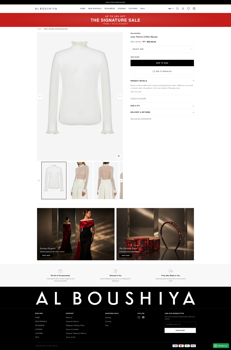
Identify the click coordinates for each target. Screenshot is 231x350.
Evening (108, 321)
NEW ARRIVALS (95, 8)
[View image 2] (79, 180)
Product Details (139, 81)
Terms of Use (70, 337)
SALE (142, 8)
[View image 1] (53, 180)
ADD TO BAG (162, 63)
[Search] (177, 8)
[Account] (183, 8)
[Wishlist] (188, 8)
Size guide (135, 57)
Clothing (108, 317)
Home (39, 29)
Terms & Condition (72, 329)
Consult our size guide (138, 98)
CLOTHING (133, 8)
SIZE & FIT (135, 105)
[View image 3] (106, 180)
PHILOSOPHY (136, 33)
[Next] (120, 96)
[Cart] (194, 8)
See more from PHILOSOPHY (141, 118)
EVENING (122, 8)
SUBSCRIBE (180, 330)
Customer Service (72, 321)
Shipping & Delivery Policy (75, 325)
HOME (82, 8)
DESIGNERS (110, 8)
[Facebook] (143, 317)
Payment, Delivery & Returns (76, 333)
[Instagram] (139, 317)
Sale (106, 325)
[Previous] (40, 96)
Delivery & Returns (140, 112)
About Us (69, 317)
